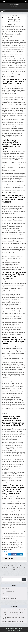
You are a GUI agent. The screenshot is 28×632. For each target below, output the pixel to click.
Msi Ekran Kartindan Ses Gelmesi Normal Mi (12, 612)
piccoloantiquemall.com (7, 551)
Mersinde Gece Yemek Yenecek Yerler (11, 614)
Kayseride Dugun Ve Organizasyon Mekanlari (12, 621)
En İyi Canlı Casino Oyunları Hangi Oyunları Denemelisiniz (14, 20)
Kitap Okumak (14, 4)
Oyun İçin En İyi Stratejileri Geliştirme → (14, 565)
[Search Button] (26, 1)
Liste (3, 593)
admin (10, 24)
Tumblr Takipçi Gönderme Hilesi (9, 598)
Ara (2, 577)
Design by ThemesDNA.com (14, 630)
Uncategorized (14, 15)
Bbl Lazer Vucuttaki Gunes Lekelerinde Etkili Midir (14, 609)
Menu (4, 1)
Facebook (14, 554)
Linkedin (20, 554)
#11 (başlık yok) (5, 588)
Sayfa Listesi (5, 596)
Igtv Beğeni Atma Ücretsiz (8, 591)
